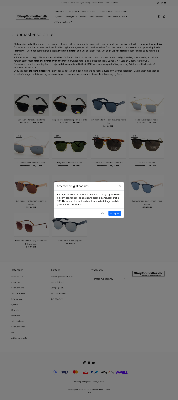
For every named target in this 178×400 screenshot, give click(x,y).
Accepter (115, 213)
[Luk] (120, 186)
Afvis (103, 213)
